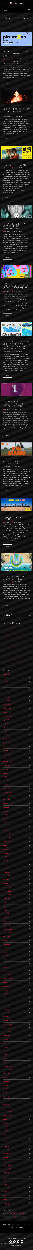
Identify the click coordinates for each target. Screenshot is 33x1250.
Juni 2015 (5, 1180)
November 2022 (7, 841)
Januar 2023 (6, 834)
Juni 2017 (5, 1089)
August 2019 (6, 990)
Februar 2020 (6, 967)
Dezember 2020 (7, 929)
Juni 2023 (5, 815)
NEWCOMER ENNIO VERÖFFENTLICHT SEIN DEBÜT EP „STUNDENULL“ (14, 404)
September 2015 (7, 1169)
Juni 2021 (5, 906)
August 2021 (6, 898)
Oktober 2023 (7, 799)
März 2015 (6, 1191)
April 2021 (6, 914)
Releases (23, 1217)
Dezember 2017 (7, 1066)
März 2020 (6, 963)
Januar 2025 (6, 746)
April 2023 (6, 822)
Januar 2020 (6, 971)
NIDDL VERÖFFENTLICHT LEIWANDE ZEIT (14, 518)
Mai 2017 (5, 1093)
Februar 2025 (6, 742)
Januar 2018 (6, 1062)
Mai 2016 (5, 1138)
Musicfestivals (7, 1217)
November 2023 (7, 796)
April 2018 (6, 1051)
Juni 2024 (5, 773)
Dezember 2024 (7, 750)
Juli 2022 (5, 857)
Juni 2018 (5, 1043)
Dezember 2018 (7, 1020)
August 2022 (6, 853)
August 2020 (6, 944)
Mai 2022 (5, 864)
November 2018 (7, 1024)
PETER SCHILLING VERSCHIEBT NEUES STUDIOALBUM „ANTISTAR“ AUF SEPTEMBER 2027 (17, 628)
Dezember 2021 (7, 883)
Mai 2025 (5, 731)
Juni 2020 (5, 952)
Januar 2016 (6, 1153)
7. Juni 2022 (17, 409)
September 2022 (7, 849)
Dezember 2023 (7, 792)
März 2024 (6, 784)
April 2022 (6, 868)
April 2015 (6, 1188)
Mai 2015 (5, 1184)
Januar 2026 (6, 701)
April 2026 (6, 689)
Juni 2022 (5, 860)
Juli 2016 (5, 1131)
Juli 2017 (5, 1085)
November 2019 (7, 978)
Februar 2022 (6, 876)
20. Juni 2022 (17, 231)
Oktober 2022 (7, 845)
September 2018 (7, 1032)
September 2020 (7, 940)
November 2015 (7, 1161)
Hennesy (7, 59)
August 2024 (6, 765)
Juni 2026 (5, 682)
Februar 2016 (6, 1150)
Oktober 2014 (7, 1199)
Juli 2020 (5, 948)
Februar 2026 (6, 697)
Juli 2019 (5, 994)
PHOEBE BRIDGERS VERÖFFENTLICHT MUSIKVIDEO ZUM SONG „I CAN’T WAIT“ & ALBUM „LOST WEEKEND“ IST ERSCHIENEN (17, 646)
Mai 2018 (5, 1047)
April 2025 (6, 735)
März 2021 (6, 917)
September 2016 (7, 1123)
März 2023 (6, 826)
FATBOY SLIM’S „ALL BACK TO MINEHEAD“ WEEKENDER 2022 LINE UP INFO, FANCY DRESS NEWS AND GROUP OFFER (16, 345)
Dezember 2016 (7, 1112)
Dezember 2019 (7, 975)
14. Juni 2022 (17, 351)
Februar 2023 (6, 830)
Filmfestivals (12, 1213)
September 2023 (7, 803)
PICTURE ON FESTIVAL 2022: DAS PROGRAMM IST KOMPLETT (16, 53)
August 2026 (6, 674)
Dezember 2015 (7, 1157)
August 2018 (6, 1035)
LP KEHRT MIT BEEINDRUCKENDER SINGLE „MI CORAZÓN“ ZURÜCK (16, 662)
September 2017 (7, 1077)
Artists (5, 1213)
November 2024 (7, 754)
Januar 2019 (6, 1016)
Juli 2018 (5, 1039)
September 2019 (7, 986)
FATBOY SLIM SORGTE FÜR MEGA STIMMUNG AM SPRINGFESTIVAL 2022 (15, 226)
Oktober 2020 (7, 936)
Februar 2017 (6, 1104)
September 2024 (7, 761)
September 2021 (7, 895)
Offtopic (16, 1217)
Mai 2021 (5, 910)
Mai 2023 (5, 819)
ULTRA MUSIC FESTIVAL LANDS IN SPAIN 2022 (13, 577)
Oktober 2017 (7, 1074)
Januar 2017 (6, 1108)
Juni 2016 (5, 1134)
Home (17, 25)
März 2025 (6, 739)
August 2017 (6, 1081)
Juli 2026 (5, 678)
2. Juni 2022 (17, 582)
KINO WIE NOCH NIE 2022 (14, 165)
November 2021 (7, 887)
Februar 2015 (6, 1195)
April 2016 (6, 1142)
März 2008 (6, 1203)
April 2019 (6, 1005)
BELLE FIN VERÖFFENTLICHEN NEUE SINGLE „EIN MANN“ (16, 462)
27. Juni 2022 (17, 116)
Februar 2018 (6, 1058)
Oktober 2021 (7, 891)
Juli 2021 (5, 902)
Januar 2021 (6, 925)
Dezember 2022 (7, 838)
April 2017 (6, 1096)
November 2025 (7, 708)
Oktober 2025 (7, 712)
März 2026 (6, 693)
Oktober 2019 (7, 982)
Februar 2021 (6, 921)
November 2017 (7, 1070)
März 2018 (6, 1054)
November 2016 (7, 1115)
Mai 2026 (5, 685)
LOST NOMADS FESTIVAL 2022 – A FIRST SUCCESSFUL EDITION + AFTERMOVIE (16, 111)
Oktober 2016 (7, 1119)
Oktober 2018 (7, 1028)
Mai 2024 (5, 777)
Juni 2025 (5, 727)
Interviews (22, 1213)
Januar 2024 (6, 788)
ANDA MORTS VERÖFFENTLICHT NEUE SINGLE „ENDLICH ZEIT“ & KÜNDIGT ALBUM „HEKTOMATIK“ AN (17, 655)
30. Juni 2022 (17, 59)
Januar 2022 (6, 879)
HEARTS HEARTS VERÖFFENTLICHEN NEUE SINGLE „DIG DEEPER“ (16, 285)
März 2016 (6, 1146)
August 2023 (6, 807)
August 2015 (6, 1172)
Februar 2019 (6, 1013)
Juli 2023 (5, 811)
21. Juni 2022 (17, 168)
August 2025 (6, 720)
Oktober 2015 (7, 1165)
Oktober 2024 (7, 758)
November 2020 (7, 933)
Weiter (7, 83)
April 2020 (6, 959)
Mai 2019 (5, 1001)
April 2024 (6, 780)
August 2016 (6, 1127)
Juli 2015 (5, 1176)
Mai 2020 (5, 955)
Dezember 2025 (7, 704)
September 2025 (7, 716)
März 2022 (6, 872)
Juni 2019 (5, 997)
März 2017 (6, 1100)
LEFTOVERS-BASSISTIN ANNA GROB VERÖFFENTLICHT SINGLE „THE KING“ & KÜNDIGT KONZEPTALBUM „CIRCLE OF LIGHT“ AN (16, 637)
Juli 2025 (5, 723)
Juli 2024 (5, 769)
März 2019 (6, 1009)
